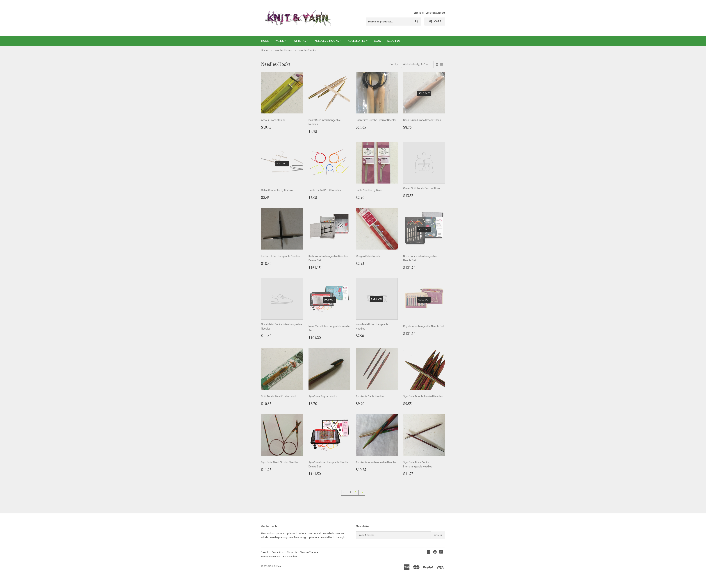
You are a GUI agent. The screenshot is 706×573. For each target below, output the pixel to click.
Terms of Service (309, 552)
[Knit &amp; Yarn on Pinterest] (435, 552)
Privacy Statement (270, 556)
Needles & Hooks (327, 40)
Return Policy (290, 556)
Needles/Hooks (283, 50)
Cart (437, 21)
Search (264, 552)
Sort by (394, 64)
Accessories (357, 40)
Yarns (279, 40)
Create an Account (435, 13)
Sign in (417, 13)
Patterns (299, 40)
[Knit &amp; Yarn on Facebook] (429, 552)
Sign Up (438, 535)
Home (265, 40)
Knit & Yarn (275, 566)
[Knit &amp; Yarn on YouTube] (441, 552)
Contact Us (278, 552)
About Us (393, 40)
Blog (377, 40)
